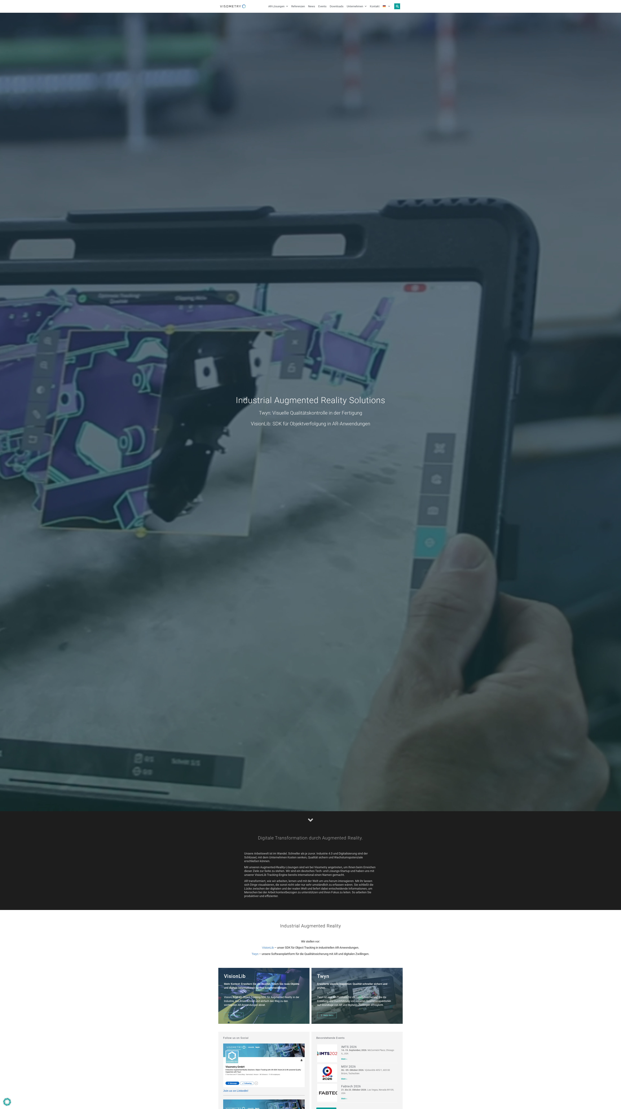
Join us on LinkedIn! (235, 1090)
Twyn (255, 954)
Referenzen (298, 6)
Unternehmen (355, 6)
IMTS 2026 (349, 1047)
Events (322, 6)
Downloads (336, 6)
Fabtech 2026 (351, 1086)
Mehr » (344, 1059)
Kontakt (375, 6)
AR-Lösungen (276, 6)
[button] (7, 1102)
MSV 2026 (348, 1066)
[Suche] (397, 6)
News (311, 6)
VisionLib (268, 947)
